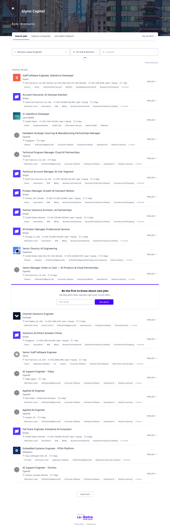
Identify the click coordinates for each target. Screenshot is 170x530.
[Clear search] (66, 52)
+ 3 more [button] (131, 144)
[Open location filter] (155, 52)
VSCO (25, 355)
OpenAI (26, 136)
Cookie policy (91, 524)
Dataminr (27, 252)
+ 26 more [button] (140, 183)
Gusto (26, 79)
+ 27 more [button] (124, 106)
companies (41, 36)
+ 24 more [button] (125, 87)
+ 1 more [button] (133, 325)
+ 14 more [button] (139, 364)
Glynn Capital (33, 11)
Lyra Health (28, 117)
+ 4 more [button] (129, 260)
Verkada (27, 317)
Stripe (26, 98)
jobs (21, 36)
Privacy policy (79, 524)
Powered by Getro (151, 63)
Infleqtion (27, 452)
